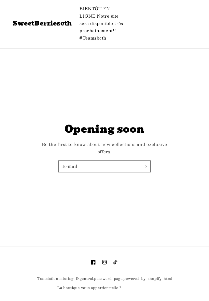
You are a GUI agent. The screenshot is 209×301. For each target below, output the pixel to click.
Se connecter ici (137, 288)
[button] (165, 23)
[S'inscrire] (144, 166)
